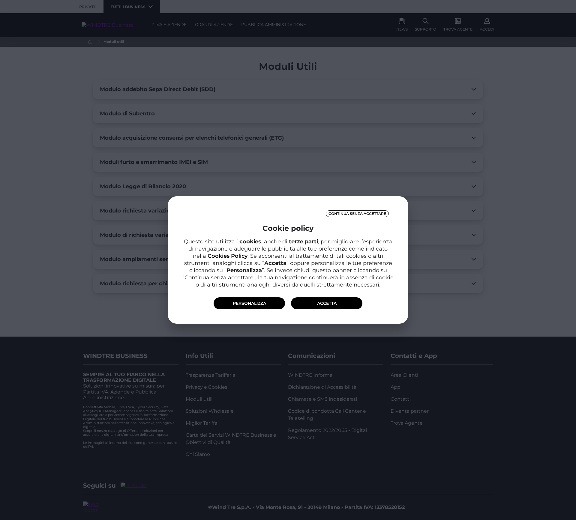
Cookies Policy (228, 256)
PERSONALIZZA (249, 303)
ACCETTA (327, 303)
